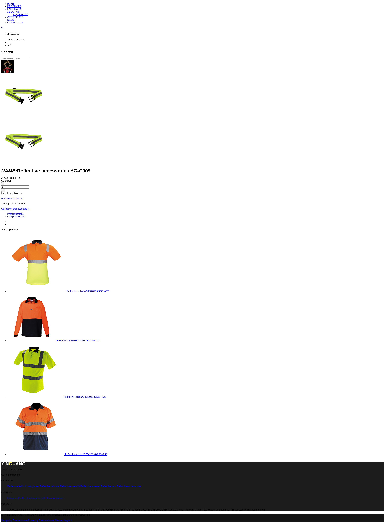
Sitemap (58, 520)
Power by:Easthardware (41, 520)
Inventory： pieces (11, 193)
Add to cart (16, 198)
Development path (35, 498)
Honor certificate (54, 498)
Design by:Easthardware (14, 520)
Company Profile (16, 216)
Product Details (15, 214)
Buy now (6, 198)
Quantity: (6, 180)
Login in (68, 520)
